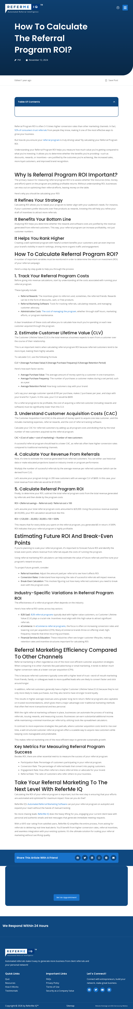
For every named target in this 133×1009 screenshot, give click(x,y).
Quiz (7, 979)
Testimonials (11, 990)
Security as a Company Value (60, 990)
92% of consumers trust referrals (31, 130)
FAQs (48, 979)
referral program (51, 140)
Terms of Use (52, 987)
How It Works (11, 987)
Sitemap (70, 1005)
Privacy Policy (52, 983)
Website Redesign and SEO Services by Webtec (111, 1006)
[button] (125, 7)
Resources (10, 983)
